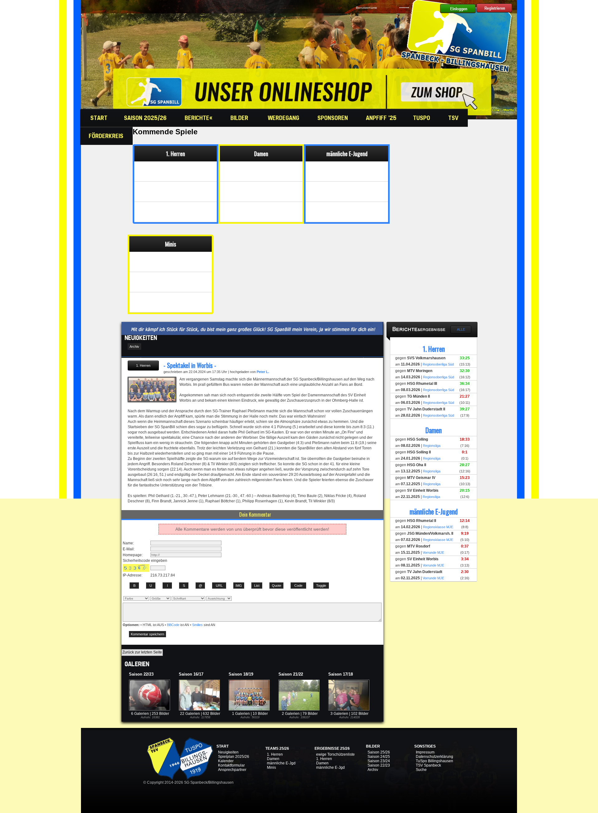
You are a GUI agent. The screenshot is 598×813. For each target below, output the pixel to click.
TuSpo (422, 118)
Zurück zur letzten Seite (142, 652)
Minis (271, 767)
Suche (421, 770)
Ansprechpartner (232, 770)
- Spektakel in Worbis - (190, 365)
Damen (273, 759)
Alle (461, 329)
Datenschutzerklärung (434, 756)
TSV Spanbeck (428, 765)
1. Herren (275, 754)
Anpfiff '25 (381, 118)
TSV (454, 118)
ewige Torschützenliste (335, 754)
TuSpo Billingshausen (434, 761)
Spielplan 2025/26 (233, 756)
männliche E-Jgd (281, 763)
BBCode (173, 625)
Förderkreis (107, 136)
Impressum (425, 752)
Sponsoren (333, 118)
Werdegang (284, 118)
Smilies (197, 625)
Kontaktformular (231, 765)
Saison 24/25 (379, 756)
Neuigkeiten (228, 752)
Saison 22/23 (379, 765)
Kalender (226, 761)
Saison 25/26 (379, 752)
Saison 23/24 (379, 761)
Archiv (373, 770)
